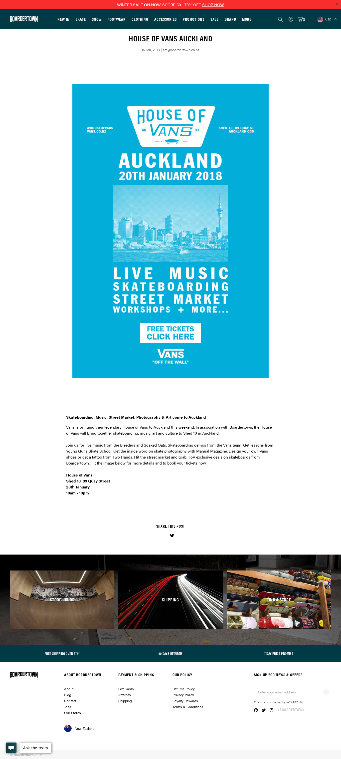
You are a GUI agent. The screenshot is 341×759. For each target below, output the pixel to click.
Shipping (125, 700)
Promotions (193, 19)
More (246, 19)
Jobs (67, 706)
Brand (230, 19)
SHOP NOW (213, 4)
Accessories (165, 19)
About (68, 688)
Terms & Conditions (187, 706)
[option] (170, 231)
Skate (81, 19)
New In (63, 19)
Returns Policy (183, 688)
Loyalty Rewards (185, 700)
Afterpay (124, 694)
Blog (67, 694)
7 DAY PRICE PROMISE (279, 653)
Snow (97, 19)
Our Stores (72, 712)
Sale (214, 19)
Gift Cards (126, 688)
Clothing (140, 19)
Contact (70, 700)
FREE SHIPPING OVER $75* (62, 653)
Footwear (117, 19)
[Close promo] (337, 4)
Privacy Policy (183, 694)
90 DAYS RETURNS (171, 653)
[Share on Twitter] (172, 535)
